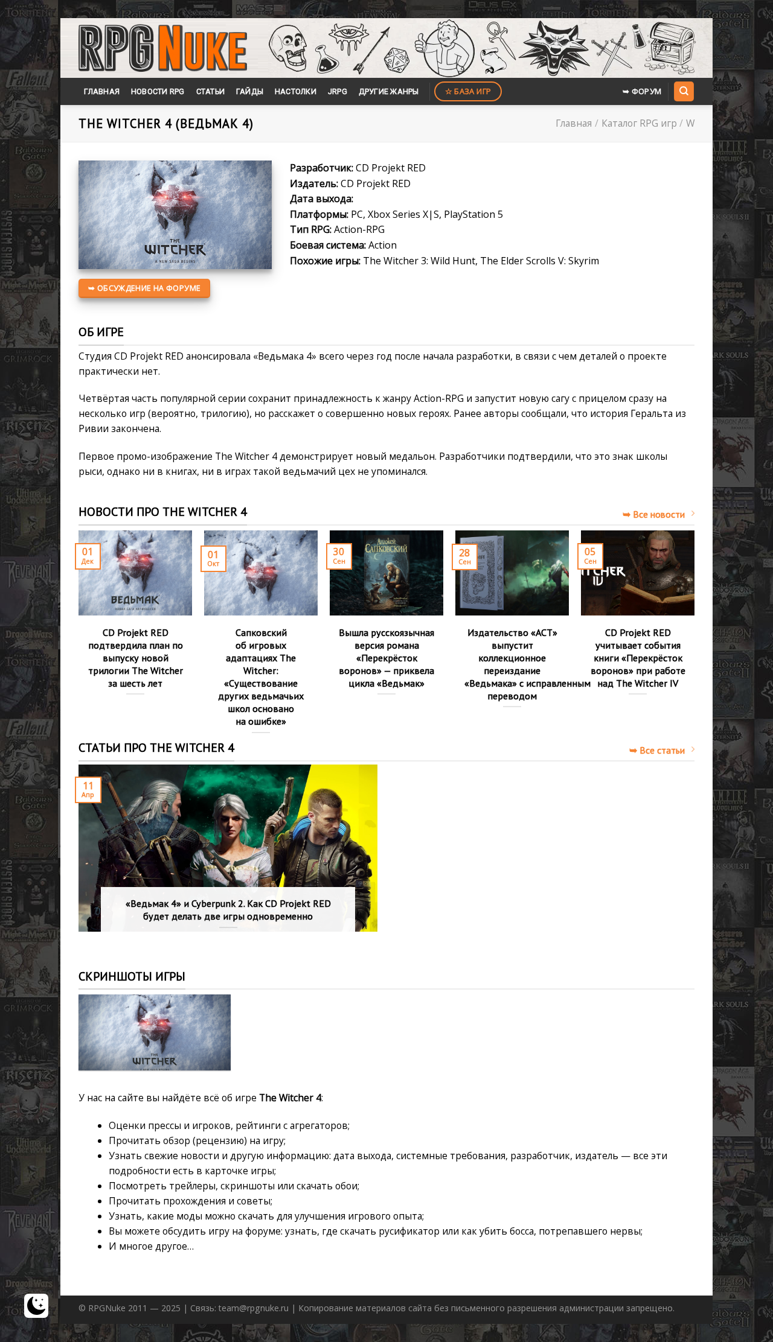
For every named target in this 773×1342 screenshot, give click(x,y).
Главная (102, 91)
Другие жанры (389, 91)
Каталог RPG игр (639, 123)
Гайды (249, 91)
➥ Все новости (654, 514)
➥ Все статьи (657, 750)
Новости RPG (158, 91)
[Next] (694, 644)
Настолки (295, 91)
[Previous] (79, 644)
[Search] (683, 91)
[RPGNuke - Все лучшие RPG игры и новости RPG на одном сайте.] (163, 48)
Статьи (210, 91)
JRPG (337, 91)
